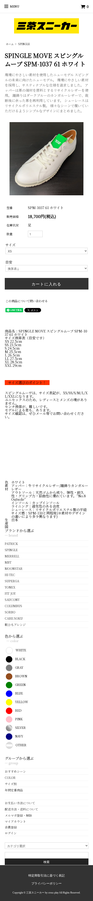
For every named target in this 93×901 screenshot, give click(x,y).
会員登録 (11, 827)
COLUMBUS (13, 605)
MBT (8, 562)
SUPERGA (12, 580)
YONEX (10, 587)
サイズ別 (11, 783)
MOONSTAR (13, 568)
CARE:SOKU (14, 618)
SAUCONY (12, 599)
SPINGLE (24, 44)
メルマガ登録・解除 (18, 815)
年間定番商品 (14, 790)
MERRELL (12, 556)
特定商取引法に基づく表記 (46, 875)
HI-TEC (10, 574)
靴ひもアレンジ (15, 624)
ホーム (10, 44)
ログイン (11, 832)
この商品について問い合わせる (26, 301)
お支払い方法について (20, 802)
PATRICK (11, 543)
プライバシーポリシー (46, 883)
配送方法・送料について (21, 809)
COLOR (10, 777)
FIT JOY (10, 593)
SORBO (10, 612)
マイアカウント (15, 821)
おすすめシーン (15, 771)
